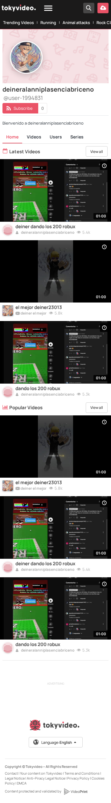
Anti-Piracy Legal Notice (46, 778)
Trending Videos (18, 22)
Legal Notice (15, 778)
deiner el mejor (33, 313)
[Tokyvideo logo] (55, 726)
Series (77, 137)
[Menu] (48, 8)
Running (48, 22)
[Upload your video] (103, 8)
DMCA (22, 783)
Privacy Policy (78, 778)
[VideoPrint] (75, 792)
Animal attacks (76, 22)
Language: (56, 742)
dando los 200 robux (37, 388)
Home (12, 137)
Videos (34, 137)
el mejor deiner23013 (38, 307)
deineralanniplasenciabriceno (47, 233)
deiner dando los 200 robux (45, 227)
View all (96, 151)
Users (56, 137)
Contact (11, 773)
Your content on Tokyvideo (41, 773)
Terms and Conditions (82, 773)
